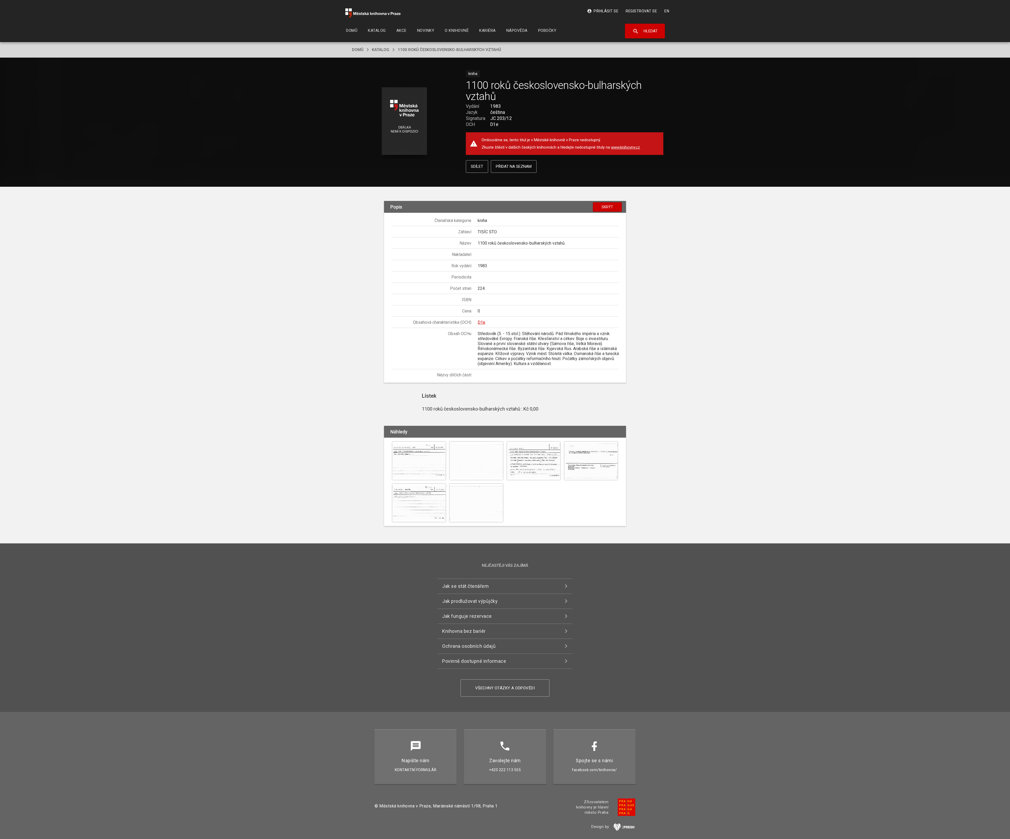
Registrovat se (641, 11)
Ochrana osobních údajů (469, 646)
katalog (380, 49)
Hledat (645, 31)
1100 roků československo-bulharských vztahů (449, 49)
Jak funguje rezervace (467, 616)
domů (357, 49)
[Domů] (373, 13)
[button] (404, 121)
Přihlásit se (602, 11)
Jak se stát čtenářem (465, 586)
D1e (481, 322)
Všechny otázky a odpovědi (505, 688)
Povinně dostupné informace (474, 661)
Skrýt (607, 207)
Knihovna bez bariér (464, 631)
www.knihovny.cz (625, 147)
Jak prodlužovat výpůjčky (470, 601)
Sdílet (477, 166)
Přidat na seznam (514, 166)
